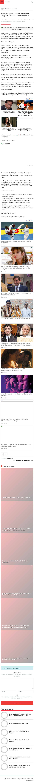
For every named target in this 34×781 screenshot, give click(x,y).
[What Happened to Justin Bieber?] (17, 614)
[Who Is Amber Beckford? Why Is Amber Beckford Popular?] (17, 646)
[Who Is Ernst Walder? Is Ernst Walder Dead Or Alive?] (4, 758)
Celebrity (10, 458)
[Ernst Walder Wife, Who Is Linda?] (4, 723)
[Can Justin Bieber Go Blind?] (17, 484)
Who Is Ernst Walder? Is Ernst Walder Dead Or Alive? (20, 757)
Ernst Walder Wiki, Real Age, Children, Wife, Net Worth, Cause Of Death (20, 715)
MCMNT (7, 2)
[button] (3, 565)
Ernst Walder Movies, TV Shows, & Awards (19, 740)
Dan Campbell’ (17, 135)
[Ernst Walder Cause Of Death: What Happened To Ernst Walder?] (4, 766)
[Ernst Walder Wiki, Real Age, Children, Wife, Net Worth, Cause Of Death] (4, 715)
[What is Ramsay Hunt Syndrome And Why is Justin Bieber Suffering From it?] (17, 549)
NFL (32, 460)
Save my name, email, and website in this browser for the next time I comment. (17, 697)
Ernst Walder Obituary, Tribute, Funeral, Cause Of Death (20, 749)
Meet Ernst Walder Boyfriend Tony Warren (19, 732)
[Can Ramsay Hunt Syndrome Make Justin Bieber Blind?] (17, 517)
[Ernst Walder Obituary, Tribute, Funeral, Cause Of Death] (4, 749)
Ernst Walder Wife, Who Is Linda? (18, 723)
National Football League (23, 460)
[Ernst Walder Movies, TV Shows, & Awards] (4, 740)
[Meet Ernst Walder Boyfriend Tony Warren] (4, 732)
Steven (6, 8)
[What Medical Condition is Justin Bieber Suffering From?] (17, 581)
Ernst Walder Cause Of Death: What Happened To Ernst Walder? (19, 766)
